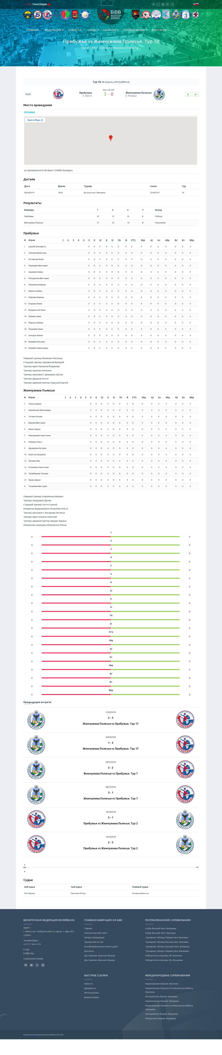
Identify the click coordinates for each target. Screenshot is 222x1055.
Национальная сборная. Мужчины (161, 984)
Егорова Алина (35, 304)
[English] (194, 4)
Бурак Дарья (34, 480)
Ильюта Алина (35, 291)
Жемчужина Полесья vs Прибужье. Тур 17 (110, 723)
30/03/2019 (111, 737)
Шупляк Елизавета (37, 246)
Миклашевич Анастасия (39, 435)
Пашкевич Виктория (38, 265)
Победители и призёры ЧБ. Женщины (164, 960)
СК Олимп (29, 112)
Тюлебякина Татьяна (38, 473)
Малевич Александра (38, 348)
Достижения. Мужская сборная (99, 955)
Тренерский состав (93, 942)
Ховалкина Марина (37, 284)
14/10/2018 (111, 812)
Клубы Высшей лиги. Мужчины (160, 933)
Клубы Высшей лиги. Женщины (160, 928)
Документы (90, 988)
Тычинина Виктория (38, 486)
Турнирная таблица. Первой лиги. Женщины (167, 951)
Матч (94, 48)
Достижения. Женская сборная (99, 960)
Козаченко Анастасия (39, 467)
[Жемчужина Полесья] (24, 871)
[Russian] (197, 4)
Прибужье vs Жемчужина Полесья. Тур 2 (111, 823)
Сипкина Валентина (37, 253)
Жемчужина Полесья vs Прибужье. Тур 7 (111, 773)
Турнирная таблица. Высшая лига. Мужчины (167, 942)
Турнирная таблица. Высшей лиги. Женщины (167, 946)
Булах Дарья (34, 429)
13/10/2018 (111, 837)
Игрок (32, 240)
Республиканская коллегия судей (101, 946)
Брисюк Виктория (37, 423)
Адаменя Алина (36, 272)
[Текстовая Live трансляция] (188, 94)
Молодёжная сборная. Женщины (161, 1014)
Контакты (89, 951)
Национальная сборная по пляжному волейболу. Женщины (169, 1007)
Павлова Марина (36, 297)
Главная (85, 48)
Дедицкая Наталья (37, 448)
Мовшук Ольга (35, 442)
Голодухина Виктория (39, 278)
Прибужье (85, 92)
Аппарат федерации (94, 937)
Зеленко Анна (35, 316)
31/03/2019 (111, 712)
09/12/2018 (111, 762)
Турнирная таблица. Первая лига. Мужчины (166, 937)
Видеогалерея (91, 997)
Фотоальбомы (91, 993)
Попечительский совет (95, 933)
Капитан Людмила (37, 454)
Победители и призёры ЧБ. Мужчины (163, 955)
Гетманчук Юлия (36, 259)
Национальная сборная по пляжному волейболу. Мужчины (169, 990)
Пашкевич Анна (36, 329)
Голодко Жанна (36, 335)
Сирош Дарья (35, 404)
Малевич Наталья (37, 342)
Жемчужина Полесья (138, 92)
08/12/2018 (111, 787)
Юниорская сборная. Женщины (160, 1018)
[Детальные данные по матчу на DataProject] (196, 94)
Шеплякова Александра (40, 410)
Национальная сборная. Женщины (162, 1001)
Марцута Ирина (36, 323)
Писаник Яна (34, 461)
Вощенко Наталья (37, 310)
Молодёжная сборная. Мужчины (161, 996)
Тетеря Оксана (35, 416)
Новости (88, 984)
